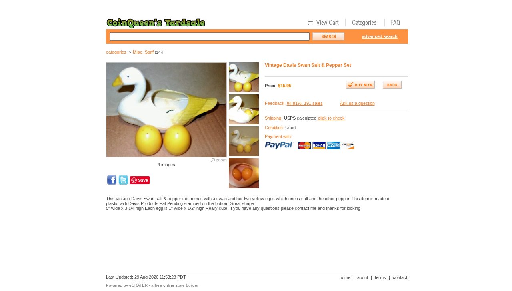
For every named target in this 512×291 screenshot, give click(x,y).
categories (116, 52)
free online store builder (176, 285)
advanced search (380, 36)
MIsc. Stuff (143, 52)
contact (400, 277)
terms (380, 277)
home (345, 277)
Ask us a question (357, 103)
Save (143, 180)
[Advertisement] (251, 245)
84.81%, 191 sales (305, 103)
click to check (331, 118)
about (362, 277)
